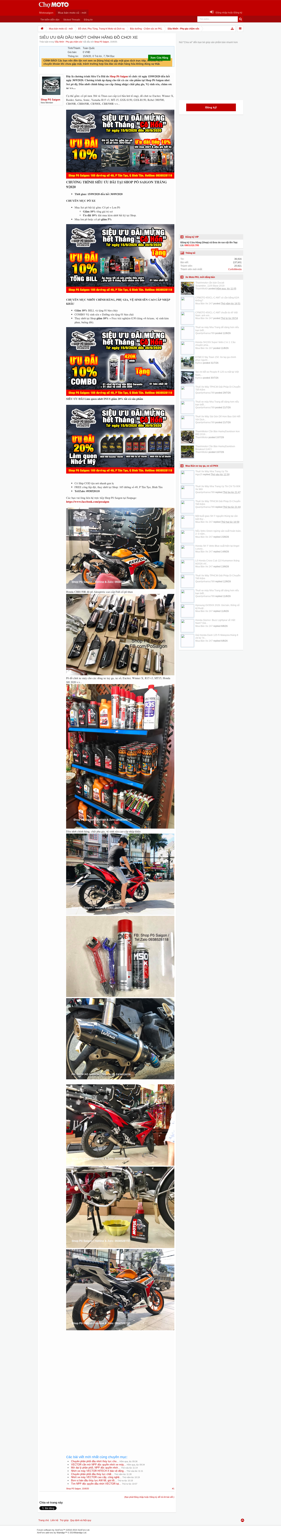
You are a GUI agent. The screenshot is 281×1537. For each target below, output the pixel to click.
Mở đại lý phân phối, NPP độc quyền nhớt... (95, 1467)
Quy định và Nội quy (80, 1520)
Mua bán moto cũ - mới (72, 12)
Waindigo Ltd (80, 1532)
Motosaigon (46, 12)
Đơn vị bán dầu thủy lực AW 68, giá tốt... (94, 1480)
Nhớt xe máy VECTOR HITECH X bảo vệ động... (98, 1470)
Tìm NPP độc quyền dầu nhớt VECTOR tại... (96, 1483)
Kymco (198, 363)
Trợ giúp (64, 1520)
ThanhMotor (201, 288)
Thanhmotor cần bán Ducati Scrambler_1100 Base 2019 (209, 284)
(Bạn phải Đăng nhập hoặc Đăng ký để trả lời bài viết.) (149, 1497)
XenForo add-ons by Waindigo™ (52, 1532)
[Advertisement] (120, 1366)
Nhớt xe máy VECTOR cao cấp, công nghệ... (96, 1477)
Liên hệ (54, 1520)
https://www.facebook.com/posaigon (87, 502)
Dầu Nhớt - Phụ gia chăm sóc (68, 42)
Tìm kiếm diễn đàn (49, 19)
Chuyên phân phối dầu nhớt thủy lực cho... (95, 1461)
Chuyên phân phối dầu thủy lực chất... (92, 1474)
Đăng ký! (211, 107)
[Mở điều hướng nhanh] (232, 28)
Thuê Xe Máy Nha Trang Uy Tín (211, 471)
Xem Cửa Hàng (159, 57)
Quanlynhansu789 (205, 333)
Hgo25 (198, 474)
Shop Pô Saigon (101, 42)
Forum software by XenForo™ (63, 1530)
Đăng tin (88, 19)
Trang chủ (43, 1520)
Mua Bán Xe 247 (204, 303)
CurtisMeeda (235, 269)
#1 (173, 1488)
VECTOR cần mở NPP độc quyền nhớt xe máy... (98, 1464)
